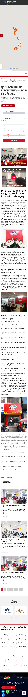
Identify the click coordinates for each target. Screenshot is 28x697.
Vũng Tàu (5, 665)
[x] (1, 35)
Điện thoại (11, 134)
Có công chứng (6, 120)
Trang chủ (3, 78)
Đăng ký (20, 690)
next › (15, 589)
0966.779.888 (10, 683)
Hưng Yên (14, 634)
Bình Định (22, 656)
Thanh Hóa (5, 652)
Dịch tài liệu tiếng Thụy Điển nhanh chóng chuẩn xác (13, 540)
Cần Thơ (14, 665)
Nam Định (5, 642)
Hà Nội (5, 634)
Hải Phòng (22, 634)
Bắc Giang (13, 646)
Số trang (5, 123)
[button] (11, 618)
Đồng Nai (5, 669)
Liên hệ (15, 690)
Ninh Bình (14, 642)
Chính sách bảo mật (20, 692)
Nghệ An (14, 652)
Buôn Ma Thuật (5, 660)
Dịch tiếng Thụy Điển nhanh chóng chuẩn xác (13, 573)
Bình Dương (22, 665)
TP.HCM (22, 660)
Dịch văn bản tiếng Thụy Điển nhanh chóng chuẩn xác (13, 506)
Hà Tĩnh (22, 652)
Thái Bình (5, 646)
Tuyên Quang (22, 647)
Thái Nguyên (22, 642)
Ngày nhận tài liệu (7, 128)
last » (21, 589)
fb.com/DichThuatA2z (19, 677)
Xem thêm (4, 516)
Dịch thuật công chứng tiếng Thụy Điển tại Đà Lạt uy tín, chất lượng (14, 80)
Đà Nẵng (14, 656)
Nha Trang (13, 660)
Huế (5, 656)
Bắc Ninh (14, 638)
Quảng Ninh (5, 638)
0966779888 (17, 683)
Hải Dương (22, 638)
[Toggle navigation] (26, 73)
